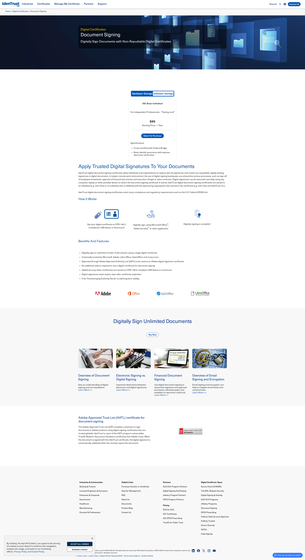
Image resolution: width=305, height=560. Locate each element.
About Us (125, 499)
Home (8, 11)
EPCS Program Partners (173, 499)
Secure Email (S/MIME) (211, 486)
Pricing (166, 505)
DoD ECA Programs (209, 499)
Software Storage (163, 93)
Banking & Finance (87, 486)
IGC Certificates (170, 514)
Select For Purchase (152, 135)
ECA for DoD (168, 509)
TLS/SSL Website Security (212, 491)
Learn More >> (85, 389)
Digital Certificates (20, 11)
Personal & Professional (89, 512)
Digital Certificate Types (211, 482)
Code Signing (206, 534)
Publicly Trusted (208, 521)
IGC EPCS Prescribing (172, 518)
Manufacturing (85, 508)
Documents (127, 503)
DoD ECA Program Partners (175, 486)
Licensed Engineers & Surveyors (93, 491)
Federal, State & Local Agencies (215, 516)
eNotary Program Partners (174, 495)
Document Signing (209, 508)
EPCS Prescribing (208, 512)
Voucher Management (131, 491)
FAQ (123, 495)
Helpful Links (127, 482)
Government (84, 499)
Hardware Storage (142, 93)
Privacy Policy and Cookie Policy (29, 551)
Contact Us (294, 4)
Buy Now (152, 334)
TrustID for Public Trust (173, 522)
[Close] (92, 538)
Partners (167, 482)
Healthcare (84, 503)
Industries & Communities (91, 482)
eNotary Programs (209, 503)
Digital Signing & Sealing (211, 495)
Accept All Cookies (80, 544)
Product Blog (127, 508)
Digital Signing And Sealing (174, 491)
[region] (49, 546)
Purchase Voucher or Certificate (135, 486)
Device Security (208, 525)
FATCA (204, 529)
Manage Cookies (79, 549)
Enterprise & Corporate (89, 495)
